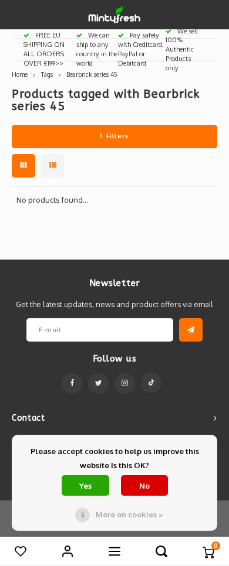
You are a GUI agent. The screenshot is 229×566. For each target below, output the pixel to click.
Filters (117, 136)
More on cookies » (129, 514)
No (144, 485)
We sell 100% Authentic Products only (182, 49)
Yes (85, 485)
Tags (47, 74)
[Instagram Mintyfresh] (124, 383)
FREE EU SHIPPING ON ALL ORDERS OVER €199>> (44, 49)
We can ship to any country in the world (96, 49)
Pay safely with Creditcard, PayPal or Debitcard (141, 49)
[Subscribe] (191, 330)
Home (20, 74)
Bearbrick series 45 (91, 74)
